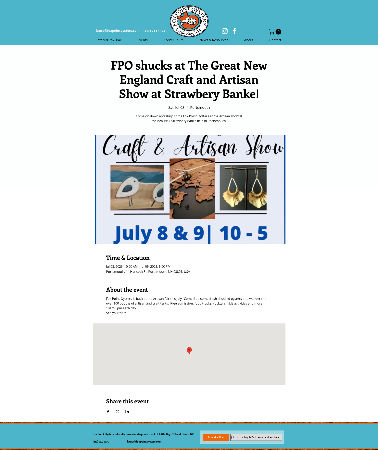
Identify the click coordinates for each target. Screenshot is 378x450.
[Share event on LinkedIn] (127, 411)
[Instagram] (225, 31)
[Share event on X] (118, 411)
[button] (276, 31)
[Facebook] (234, 31)
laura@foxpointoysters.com (118, 30)
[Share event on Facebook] (108, 411)
